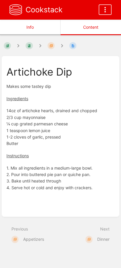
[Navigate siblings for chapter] (40, 45)
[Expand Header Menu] (105, 9)
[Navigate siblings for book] (18, 45)
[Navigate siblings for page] (62, 45)
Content (90, 27)
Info (30, 27)
